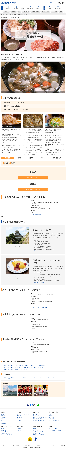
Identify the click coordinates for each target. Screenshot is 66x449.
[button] (64, 11)
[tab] (7, 158)
